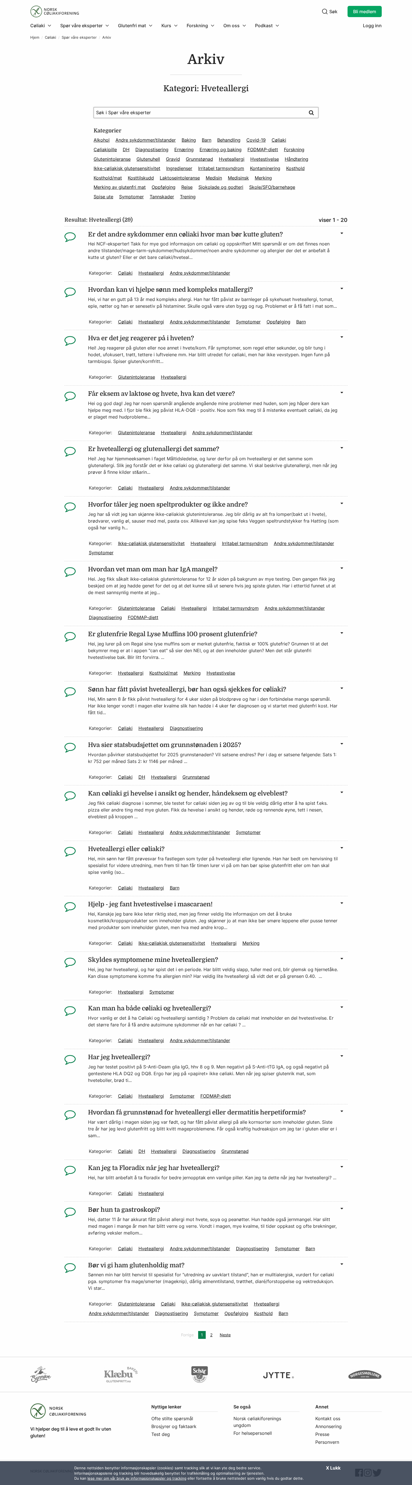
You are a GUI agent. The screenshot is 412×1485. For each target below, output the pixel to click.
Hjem (34, 37)
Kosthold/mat (108, 178)
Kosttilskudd (141, 178)
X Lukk (333, 1468)
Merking (263, 178)
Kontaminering (265, 168)
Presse (322, 1434)
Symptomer (131, 196)
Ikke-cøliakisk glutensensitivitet (127, 168)
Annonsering (328, 1426)
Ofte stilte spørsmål (172, 1418)
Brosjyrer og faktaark (173, 1426)
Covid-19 (256, 140)
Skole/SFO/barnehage (272, 187)
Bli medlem (364, 11)
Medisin (214, 178)
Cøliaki (50, 37)
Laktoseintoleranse (180, 178)
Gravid (173, 159)
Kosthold (295, 168)
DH (126, 149)
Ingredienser (179, 168)
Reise (187, 187)
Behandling (228, 140)
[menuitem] (43, 26)
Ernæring (184, 149)
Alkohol (102, 140)
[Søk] (311, 113)
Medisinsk (238, 178)
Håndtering (296, 159)
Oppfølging (163, 187)
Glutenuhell (148, 159)
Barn (206, 140)
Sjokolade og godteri (220, 187)
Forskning (294, 149)
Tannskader (162, 196)
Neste (226, 1334)
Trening (188, 196)
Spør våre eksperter (79, 37)
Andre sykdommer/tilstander (145, 140)
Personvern (327, 1442)
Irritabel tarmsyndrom (221, 168)
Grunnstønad (199, 159)
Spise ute (103, 196)
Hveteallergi (231, 159)
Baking (189, 140)
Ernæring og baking (221, 149)
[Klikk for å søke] (324, 11)
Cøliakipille (105, 149)
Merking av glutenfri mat (120, 187)
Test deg (160, 1434)
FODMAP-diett (262, 149)
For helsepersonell (252, 1433)
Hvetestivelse (264, 159)
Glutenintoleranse (112, 159)
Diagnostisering (151, 149)
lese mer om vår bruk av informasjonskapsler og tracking (136, 1478)
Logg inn (372, 25)
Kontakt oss (327, 1418)
